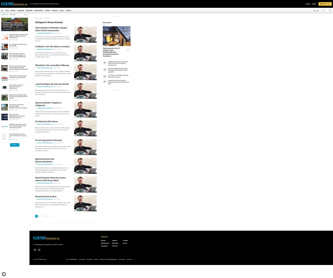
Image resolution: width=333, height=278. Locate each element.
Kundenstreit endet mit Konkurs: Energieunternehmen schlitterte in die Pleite (118, 82)
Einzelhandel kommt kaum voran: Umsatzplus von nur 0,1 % (18, 135)
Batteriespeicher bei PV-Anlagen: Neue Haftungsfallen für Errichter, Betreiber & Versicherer (111, 52)
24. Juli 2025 (58, 183)
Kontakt (308, 4)
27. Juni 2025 (58, 199)
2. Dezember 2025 (59, 124)
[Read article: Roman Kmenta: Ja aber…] (85, 203)
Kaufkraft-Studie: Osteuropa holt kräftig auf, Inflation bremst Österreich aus (18, 36)
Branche (13, 10)
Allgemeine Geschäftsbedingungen (108, 259)
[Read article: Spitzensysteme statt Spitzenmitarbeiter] (85, 166)
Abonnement (82, 259)
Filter (25, 14)
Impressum (129, 259)
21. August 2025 (59, 164)
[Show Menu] (2, 10)
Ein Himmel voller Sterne (46, 121)
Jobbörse (68, 10)
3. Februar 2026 (58, 108)
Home (7, 10)
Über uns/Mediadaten (72, 259)
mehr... (15, 145)
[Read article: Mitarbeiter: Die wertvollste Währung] (85, 72)
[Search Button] (330, 10)
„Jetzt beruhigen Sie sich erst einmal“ (52, 84)
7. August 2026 (58, 33)
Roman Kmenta (46, 18)
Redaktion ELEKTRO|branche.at (45, 33)
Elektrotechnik (38, 10)
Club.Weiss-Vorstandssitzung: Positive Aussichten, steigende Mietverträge (13, 25)
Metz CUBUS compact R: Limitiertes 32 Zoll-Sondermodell (16, 86)
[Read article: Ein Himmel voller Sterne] (85, 128)
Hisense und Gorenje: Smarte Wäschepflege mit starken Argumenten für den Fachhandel (18, 67)
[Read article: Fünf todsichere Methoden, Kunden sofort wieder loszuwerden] (85, 34)
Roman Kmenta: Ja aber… (46, 196)
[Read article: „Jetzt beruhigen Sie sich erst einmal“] (85, 91)
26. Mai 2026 (58, 68)
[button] (4, 274)
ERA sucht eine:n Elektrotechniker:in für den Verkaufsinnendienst (17, 116)
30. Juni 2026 (58, 49)
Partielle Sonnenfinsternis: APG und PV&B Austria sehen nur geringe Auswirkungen (118, 63)
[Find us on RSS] (317, 10)
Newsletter (326, 4)
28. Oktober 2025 (59, 143)
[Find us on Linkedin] (35, 249)
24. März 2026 (58, 86)
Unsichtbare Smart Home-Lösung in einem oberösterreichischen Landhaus (18, 106)
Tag (40, 18)
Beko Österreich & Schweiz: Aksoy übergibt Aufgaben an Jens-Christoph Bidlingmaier (17, 55)
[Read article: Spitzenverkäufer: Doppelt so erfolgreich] (85, 109)
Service (62, 10)
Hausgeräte (20, 10)
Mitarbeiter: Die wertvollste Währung (52, 65)
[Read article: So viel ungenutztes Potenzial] (85, 147)
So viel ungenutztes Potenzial (48, 140)
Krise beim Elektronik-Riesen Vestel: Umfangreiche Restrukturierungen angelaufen (118, 70)
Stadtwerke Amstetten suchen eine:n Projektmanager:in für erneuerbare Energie (17, 126)
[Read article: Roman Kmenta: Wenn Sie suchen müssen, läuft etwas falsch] (85, 184)
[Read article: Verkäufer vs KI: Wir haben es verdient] (85, 53)
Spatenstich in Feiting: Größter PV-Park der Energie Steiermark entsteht (18, 96)
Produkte (47, 10)
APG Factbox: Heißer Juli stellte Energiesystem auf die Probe (18, 76)
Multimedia (29, 10)
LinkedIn (314, 4)
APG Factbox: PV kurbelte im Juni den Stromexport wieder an (118, 76)
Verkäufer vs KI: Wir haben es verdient (52, 46)
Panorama (55, 10)
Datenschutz (122, 259)
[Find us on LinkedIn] (314, 10)
